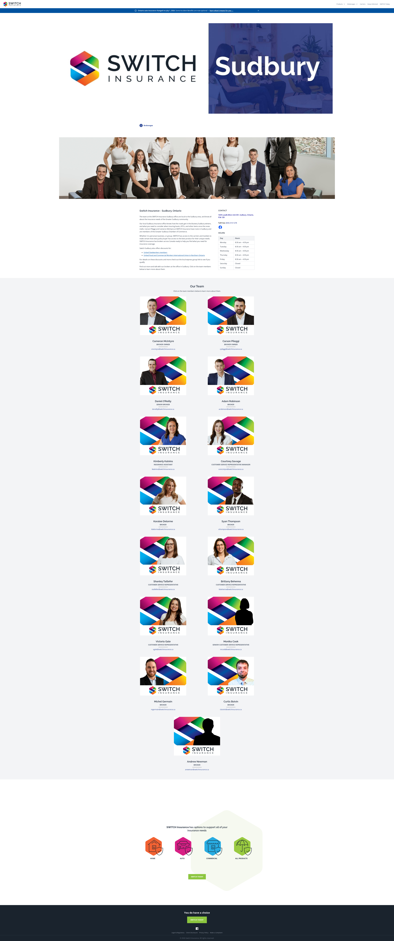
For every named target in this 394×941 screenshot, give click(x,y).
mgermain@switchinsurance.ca (163, 709)
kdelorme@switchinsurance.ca (163, 529)
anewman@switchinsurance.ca (197, 769)
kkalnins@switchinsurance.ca (163, 469)
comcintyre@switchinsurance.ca (230, 469)
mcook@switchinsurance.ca (231, 649)
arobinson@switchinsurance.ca (231, 409)
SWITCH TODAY (197, 877)
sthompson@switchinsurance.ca (230, 529)
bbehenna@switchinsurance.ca (231, 589)
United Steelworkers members (155, 252)
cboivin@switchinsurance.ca (231, 709)
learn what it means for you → (221, 10)
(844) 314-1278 (231, 223)
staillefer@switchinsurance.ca (163, 589)
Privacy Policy (203, 933)
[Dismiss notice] (258, 11)
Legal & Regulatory (178, 933)
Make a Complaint (216, 933)
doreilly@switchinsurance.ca (163, 409)
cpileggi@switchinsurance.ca (231, 349)
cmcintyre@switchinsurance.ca (163, 349)
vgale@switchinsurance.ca (163, 649)
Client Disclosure (192, 933)
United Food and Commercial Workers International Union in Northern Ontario (174, 255)
